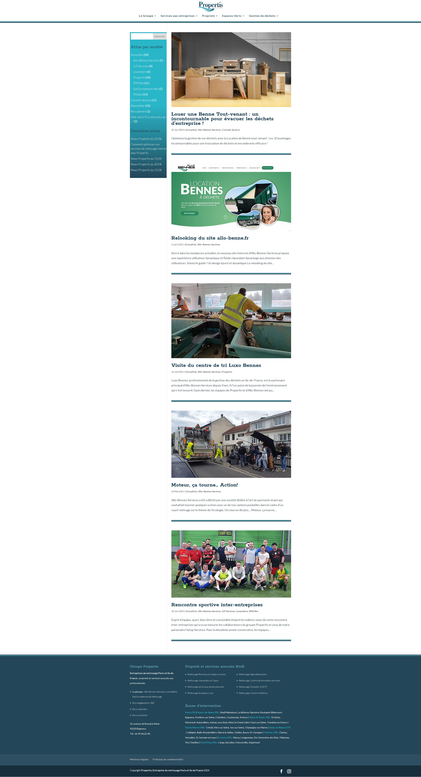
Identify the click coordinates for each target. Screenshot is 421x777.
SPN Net (253, 611)
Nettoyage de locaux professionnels (205, 686)
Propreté (208, 16)
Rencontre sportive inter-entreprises (217, 605)
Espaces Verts (232, 16)
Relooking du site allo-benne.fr (210, 238)
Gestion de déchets (262, 16)
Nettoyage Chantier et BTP (253, 686)
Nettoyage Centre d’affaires (253, 693)
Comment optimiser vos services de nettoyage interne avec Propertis (148, 149)
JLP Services (228, 611)
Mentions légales (139, 759)
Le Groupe (146, 16)
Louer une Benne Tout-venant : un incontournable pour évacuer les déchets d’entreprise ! (222, 119)
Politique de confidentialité (168, 759)
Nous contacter (140, 715)
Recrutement (138, 111)
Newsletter (138, 105)
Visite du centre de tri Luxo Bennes (216, 365)
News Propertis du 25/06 (146, 138)
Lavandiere (242, 611)
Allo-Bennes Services (209, 129)
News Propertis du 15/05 (146, 158)
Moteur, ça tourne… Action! (204, 485)
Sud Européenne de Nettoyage (147, 696)
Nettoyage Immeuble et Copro (203, 680)
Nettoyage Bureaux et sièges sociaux (206, 674)
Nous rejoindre (139, 709)
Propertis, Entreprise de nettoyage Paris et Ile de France (172, 770)
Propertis (227, 371)
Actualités (191, 129)
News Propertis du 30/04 (146, 164)
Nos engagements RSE (143, 702)
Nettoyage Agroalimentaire (253, 674)
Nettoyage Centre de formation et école (259, 680)
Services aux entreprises (178, 16)
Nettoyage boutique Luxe (200, 693)
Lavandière (171, 691)
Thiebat (137, 94)
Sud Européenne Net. (146, 89)
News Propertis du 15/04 (146, 170)
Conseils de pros (231, 129)
